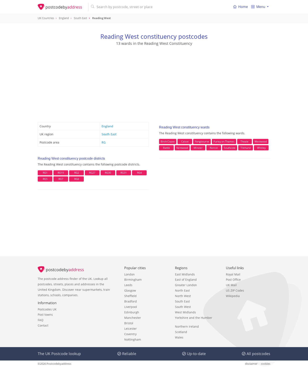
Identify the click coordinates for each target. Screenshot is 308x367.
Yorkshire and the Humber (193, 318)
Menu (260, 6)
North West (183, 296)
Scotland (181, 332)
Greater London (186, 285)
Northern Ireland (187, 326)
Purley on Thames (224, 141)
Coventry (130, 334)
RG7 (60, 179)
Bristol (128, 323)
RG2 (76, 172)
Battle (166, 148)
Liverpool (130, 307)
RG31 (123, 172)
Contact (43, 325)
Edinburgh (131, 312)
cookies (265, 364)
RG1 (45, 172)
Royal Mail (233, 274)
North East (182, 290)
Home (243, 6)
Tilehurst (246, 148)
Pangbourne (202, 141)
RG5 (45, 179)
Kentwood (182, 148)
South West (183, 307)
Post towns (45, 315)
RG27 (92, 172)
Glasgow (130, 290)
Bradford (130, 301)
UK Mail (231, 285)
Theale (244, 141)
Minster (198, 148)
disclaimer (251, 364)
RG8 (76, 179)
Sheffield (130, 296)
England (107, 126)
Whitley (261, 148)
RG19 (61, 172)
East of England (186, 280)
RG (104, 142)
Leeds (128, 285)
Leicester (130, 329)
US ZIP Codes (235, 290)
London (129, 274)
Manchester (132, 318)
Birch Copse (168, 141)
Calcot (185, 141)
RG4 (139, 172)
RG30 (108, 172)
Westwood (261, 141)
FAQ (40, 320)
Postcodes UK (47, 309)
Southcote (230, 148)
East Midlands (185, 274)
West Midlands (185, 312)
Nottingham (132, 339)
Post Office (233, 280)
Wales (179, 337)
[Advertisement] (154, 79)
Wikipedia (233, 296)
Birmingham (133, 280)
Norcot (214, 148)
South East (109, 134)
